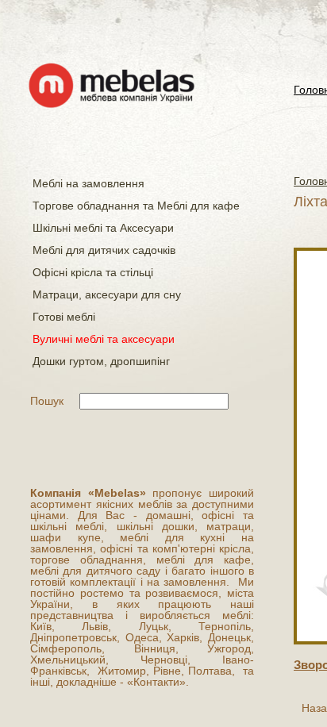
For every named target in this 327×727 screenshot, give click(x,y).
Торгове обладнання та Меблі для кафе (136, 205)
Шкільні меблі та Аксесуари (103, 227)
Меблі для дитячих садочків (104, 250)
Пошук (46, 400)
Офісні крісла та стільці (93, 272)
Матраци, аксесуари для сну (107, 294)
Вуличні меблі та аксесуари (104, 339)
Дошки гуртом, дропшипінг (101, 361)
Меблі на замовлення (88, 183)
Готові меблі (64, 316)
